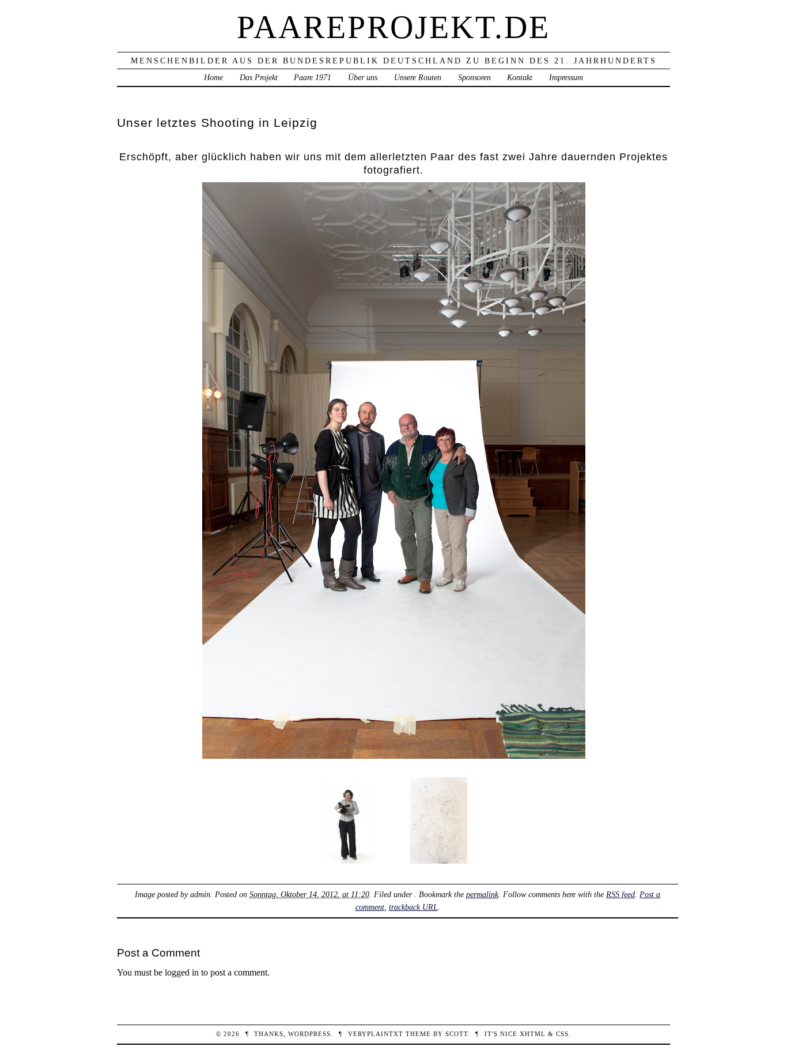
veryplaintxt (375, 1033)
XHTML (533, 1033)
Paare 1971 (312, 77)
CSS (562, 1033)
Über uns (362, 77)
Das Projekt (259, 77)
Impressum (566, 77)
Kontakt (519, 77)
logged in (182, 972)
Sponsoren (474, 77)
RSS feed (620, 894)
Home (213, 77)
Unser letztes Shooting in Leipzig (217, 122)
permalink (482, 894)
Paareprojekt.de (393, 27)
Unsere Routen (417, 77)
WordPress (309, 1033)
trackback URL (413, 907)
